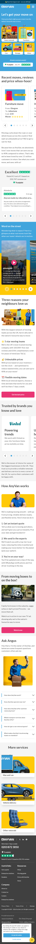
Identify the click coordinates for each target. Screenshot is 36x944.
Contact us (4, 892)
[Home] (7, 7)
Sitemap (32, 906)
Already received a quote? (18, 60)
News (19, 881)
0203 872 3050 (10, 847)
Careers (3, 896)
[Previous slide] (5, 125)
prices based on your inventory (18, 363)
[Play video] (14, 262)
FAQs (19, 870)
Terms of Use (19, 906)
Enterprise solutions (7, 873)
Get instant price (18, 395)
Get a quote (5, 870)
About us (4, 888)
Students (4, 877)
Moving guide (21, 873)
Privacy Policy (5, 906)
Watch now (18, 630)
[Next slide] (32, 125)
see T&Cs (21, 353)
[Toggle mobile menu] (33, 6)
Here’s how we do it (25, 518)
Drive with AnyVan (23, 877)
